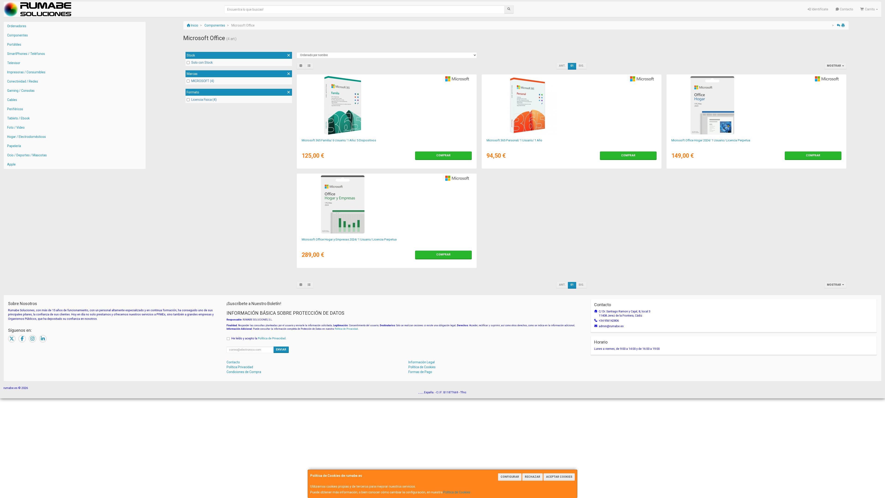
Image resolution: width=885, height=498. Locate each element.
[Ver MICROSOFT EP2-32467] (571, 105)
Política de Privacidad (346, 329)
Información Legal (421, 362)
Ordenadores (16, 26)
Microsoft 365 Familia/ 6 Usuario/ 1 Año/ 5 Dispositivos (339, 140)
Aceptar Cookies (559, 476)
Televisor (13, 63)
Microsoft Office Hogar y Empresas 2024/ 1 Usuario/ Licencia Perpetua (349, 239)
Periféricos (15, 109)
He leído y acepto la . (258, 338)
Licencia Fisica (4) (204, 99)
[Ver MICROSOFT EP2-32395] (386, 105)
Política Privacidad (240, 367)
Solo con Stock (202, 62)
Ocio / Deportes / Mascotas (27, 155)
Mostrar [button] (834, 65)
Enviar (281, 349)
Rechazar (532, 476)
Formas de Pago (420, 372)
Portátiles (14, 44)
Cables (12, 100)
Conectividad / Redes (22, 81)
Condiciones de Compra (244, 372)
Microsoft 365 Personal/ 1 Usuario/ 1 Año (514, 140)
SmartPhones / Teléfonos (26, 54)
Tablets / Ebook (18, 118)
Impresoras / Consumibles (26, 72)
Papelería (14, 146)
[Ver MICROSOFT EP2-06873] (756, 105)
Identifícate (819, 9)
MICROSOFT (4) (202, 81)
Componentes (17, 35)
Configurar (510, 476)
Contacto (846, 9)
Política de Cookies (456, 492)
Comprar (443, 155)
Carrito (870, 9)
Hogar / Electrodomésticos (26, 137)
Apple (11, 164)
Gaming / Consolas (21, 90)
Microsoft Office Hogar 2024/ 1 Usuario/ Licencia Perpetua (710, 140)
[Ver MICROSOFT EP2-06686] (386, 204)
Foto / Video (16, 127)
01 (572, 65)
